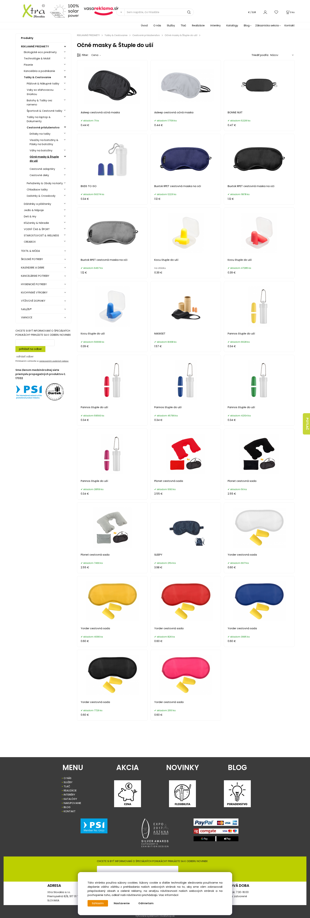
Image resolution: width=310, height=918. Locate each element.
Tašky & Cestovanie (37, 77)
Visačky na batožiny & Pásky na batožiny (44, 142)
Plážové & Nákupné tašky (43, 83)
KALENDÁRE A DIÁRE (32, 267)
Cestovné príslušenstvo (43, 127)
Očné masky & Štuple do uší (44, 159)
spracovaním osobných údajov (54, 361)
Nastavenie (122, 903)
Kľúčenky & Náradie (36, 223)
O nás (157, 25)
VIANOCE (26, 317)
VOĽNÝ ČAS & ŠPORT (37, 229)
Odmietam (146, 903)
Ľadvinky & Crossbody (41, 196)
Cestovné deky (39, 175)
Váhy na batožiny (41, 150)
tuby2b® (26, 309)
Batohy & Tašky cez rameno (39, 102)
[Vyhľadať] (120, 12)
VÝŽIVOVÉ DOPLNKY (33, 301)
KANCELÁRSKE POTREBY (35, 276)
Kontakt (290, 25)
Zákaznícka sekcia (267, 25)
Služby (171, 25)
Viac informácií (168, 895)
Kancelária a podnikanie (39, 71)
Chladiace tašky (37, 189)
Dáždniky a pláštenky (37, 204)
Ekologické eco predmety (40, 52)
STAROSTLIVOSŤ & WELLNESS (41, 235)
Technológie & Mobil (37, 58)
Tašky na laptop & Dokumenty (39, 119)
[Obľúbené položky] (276, 12)
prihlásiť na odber (30, 349)
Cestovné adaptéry (42, 169)
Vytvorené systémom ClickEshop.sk (155, 915)
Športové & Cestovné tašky (44, 111)
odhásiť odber (25, 356)
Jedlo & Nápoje (34, 210)
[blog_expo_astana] (155, 832)
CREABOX (30, 242)
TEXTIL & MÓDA (30, 251)
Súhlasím (98, 903)
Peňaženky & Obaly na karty (45, 183)
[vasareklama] (101, 11)
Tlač (183, 25)
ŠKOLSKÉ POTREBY (32, 259)
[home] (31, 11)
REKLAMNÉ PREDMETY (35, 46)
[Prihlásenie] (265, 12)
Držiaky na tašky (40, 134)
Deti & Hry (30, 216)
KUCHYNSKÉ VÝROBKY (34, 292)
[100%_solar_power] (64, 11)
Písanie (28, 65)
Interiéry (215, 25)
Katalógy (232, 25)
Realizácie (198, 25)
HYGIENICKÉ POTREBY (34, 284)
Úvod (144, 25)
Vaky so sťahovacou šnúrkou (40, 92)
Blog (247, 25)
